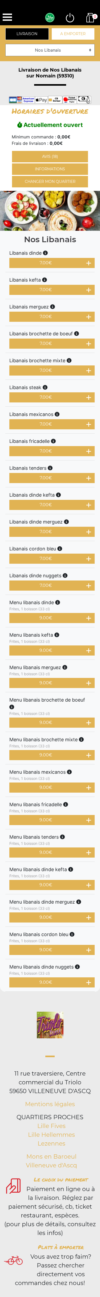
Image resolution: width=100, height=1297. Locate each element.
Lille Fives (51, 1126)
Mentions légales (50, 1104)
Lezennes (51, 1143)
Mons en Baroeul (51, 1156)
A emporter (73, 33)
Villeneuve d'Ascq (51, 1165)
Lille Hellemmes (51, 1134)
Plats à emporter (61, 1247)
